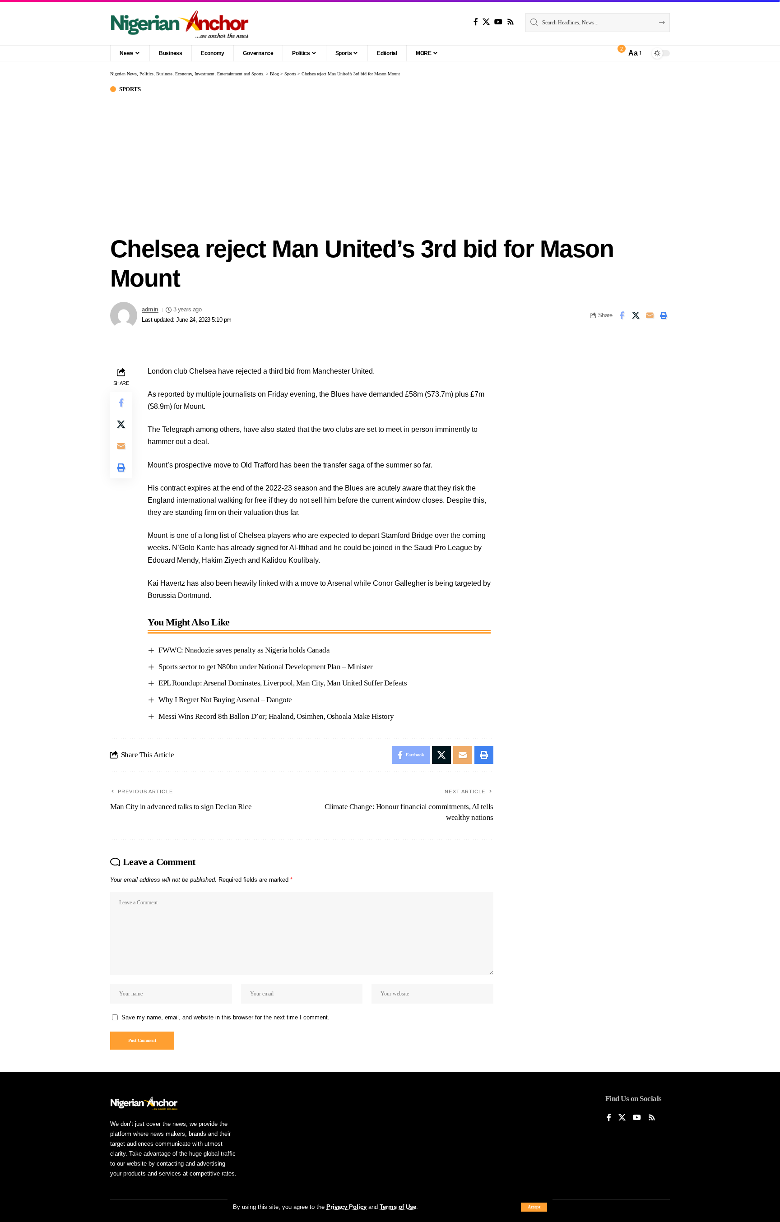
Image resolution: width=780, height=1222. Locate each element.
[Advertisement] (390, 162)
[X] (486, 22)
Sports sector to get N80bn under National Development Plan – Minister (265, 666)
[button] (534, 1207)
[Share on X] (635, 315)
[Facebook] (475, 22)
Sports (129, 89)
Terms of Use (398, 1206)
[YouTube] (498, 22)
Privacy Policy (346, 1206)
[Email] (649, 315)
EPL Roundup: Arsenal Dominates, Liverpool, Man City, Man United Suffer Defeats (282, 683)
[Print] (663, 315)
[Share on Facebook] (621, 315)
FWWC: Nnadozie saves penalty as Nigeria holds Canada (244, 650)
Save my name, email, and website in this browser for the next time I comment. (225, 1017)
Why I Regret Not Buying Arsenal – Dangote (225, 699)
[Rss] (510, 22)
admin (150, 309)
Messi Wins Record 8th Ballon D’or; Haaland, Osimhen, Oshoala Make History (276, 716)
